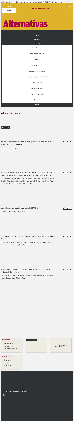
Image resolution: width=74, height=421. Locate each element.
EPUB (65, 142)
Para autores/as (8, 346)
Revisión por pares (37, 88)
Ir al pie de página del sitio (52, 2)
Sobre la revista (37, 48)
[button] (37, 43)
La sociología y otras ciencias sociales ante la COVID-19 (19, 208)
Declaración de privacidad (37, 71)
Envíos (37, 59)
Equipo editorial (37, 65)
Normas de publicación (37, 54)
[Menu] (4, 32)
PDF (70, 142)
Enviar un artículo (31, 340)
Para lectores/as (8, 343)
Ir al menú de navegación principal (13, 2)
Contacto (37, 100)
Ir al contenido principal (34, 2)
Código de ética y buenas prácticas (37, 77)
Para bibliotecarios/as (10, 348)
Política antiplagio (37, 82)
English (9, 10)
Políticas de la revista (37, 94)
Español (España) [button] (9, 6)
